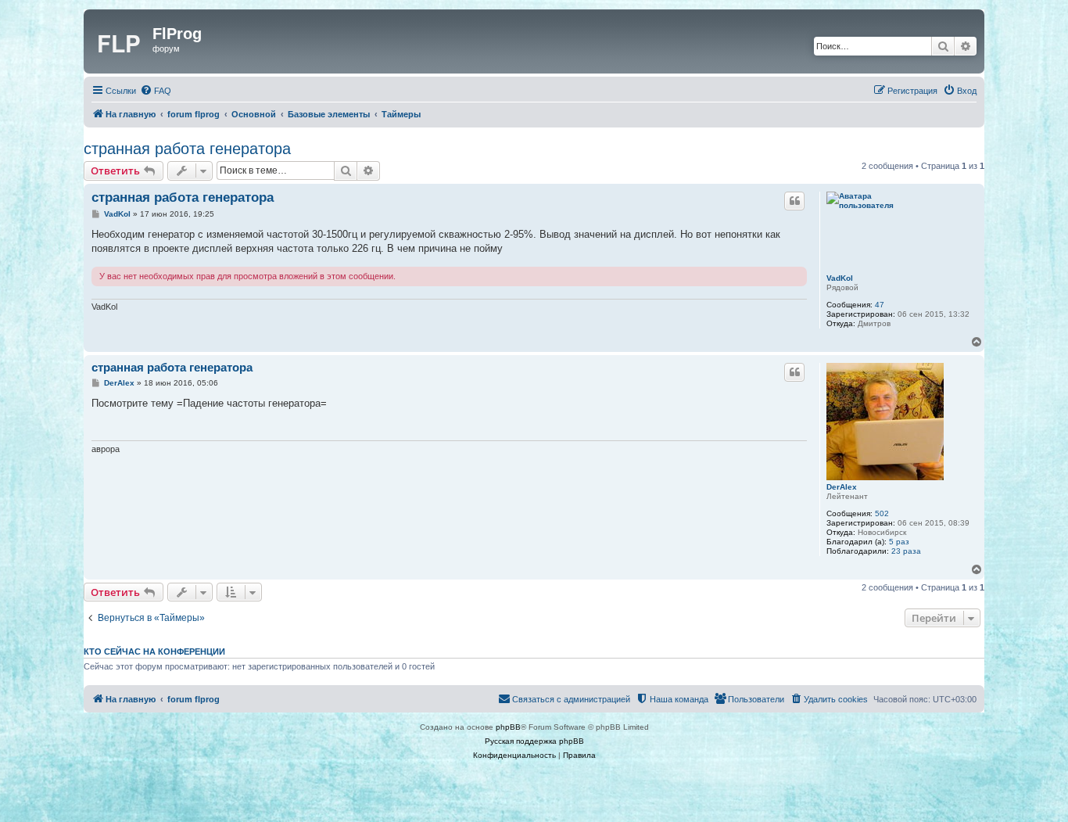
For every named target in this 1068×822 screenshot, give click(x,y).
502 (882, 513)
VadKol (839, 278)
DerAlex (841, 487)
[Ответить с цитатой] (794, 201)
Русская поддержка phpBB (534, 741)
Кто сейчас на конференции (154, 651)
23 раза (906, 551)
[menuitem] (155, 90)
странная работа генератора (187, 148)
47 (879, 304)
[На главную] (120, 41)
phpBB (508, 727)
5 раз (899, 541)
